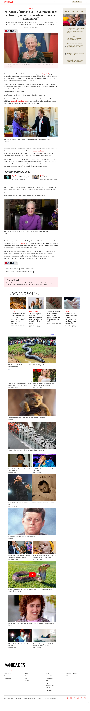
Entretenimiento (25, 2)
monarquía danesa (38, 151)
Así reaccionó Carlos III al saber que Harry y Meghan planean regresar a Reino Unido (75, 38)
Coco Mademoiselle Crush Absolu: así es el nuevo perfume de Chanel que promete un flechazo (18, 318)
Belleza (47, 2)
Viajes (63, 2)
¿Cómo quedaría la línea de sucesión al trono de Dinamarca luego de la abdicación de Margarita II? (20, 178)
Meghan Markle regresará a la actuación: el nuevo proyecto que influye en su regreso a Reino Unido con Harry (75, 45)
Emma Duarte (35, 27)
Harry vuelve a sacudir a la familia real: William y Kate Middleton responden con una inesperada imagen (75, 30)
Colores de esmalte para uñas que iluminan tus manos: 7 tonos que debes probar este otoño (54, 316)
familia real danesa (27, 269)
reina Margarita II (11, 269)
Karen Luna (22, 325)
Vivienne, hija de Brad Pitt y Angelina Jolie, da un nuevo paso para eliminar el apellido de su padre (36, 318)
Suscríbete (76, 1)
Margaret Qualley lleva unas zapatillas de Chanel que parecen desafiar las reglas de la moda (75, 60)
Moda (40, 2)
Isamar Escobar (39, 325)
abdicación (22, 243)
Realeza (34, 2)
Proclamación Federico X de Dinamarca (18, 272)
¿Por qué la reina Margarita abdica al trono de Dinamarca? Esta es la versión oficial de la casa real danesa (48, 178)
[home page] (8, 2)
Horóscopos (55, 2)
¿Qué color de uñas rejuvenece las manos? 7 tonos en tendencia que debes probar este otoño (75, 53)
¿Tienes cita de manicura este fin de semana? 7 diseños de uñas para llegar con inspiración (71, 318)
